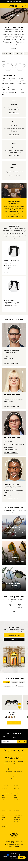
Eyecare (3, 795)
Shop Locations (5, 790)
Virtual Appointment (7, 793)
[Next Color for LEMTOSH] (20, 717)
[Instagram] (9, 750)
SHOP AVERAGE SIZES (14, 134)
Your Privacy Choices (14, 854)
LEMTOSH (12, 712)
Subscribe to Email (18, 799)
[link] (12, 702)
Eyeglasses (16, 810)
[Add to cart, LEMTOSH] (19, 707)
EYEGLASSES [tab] (6, 682)
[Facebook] (5, 750)
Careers (3, 821)
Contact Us (4, 826)
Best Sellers (17, 817)
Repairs (3, 815)
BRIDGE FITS (18, 53)
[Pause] (23, 1)
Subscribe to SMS (18, 802)
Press (15, 797)
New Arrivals (17, 819)
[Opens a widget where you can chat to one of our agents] (22, 857)
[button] (22, 6)
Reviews (16, 793)
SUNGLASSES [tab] (14, 682)
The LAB (16, 821)
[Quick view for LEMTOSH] (19, 704)
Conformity (6, 856)
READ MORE (14, 689)
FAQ (2, 819)
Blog (15, 795)
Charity (3, 797)
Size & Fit (16, 788)
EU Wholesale (5, 799)
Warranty (4, 817)
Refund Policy (13, 856)
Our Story (4, 788)
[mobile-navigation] (2, 6)
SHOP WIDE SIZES (14, 155)
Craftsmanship (17, 790)
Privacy (3, 854)
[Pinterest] (14, 750)
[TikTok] (22, 750)
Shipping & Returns (6, 810)
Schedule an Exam (14, 635)
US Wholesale (5, 802)
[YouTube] (18, 750)
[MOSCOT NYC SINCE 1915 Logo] (13, 6)
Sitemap (3, 824)
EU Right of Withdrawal (7, 812)
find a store (14, 639)
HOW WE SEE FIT (7, 53)
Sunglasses (16, 812)
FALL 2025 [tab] (21, 682)
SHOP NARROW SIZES (14, 112)
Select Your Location (14, 858)
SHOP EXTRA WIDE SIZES (14, 175)
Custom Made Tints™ (18, 815)
